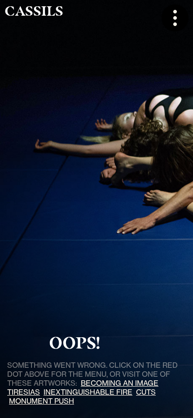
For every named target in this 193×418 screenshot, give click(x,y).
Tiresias (23, 392)
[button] (175, 17)
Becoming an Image (119, 383)
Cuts (146, 392)
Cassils (33, 11)
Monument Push (41, 400)
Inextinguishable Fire (88, 392)
